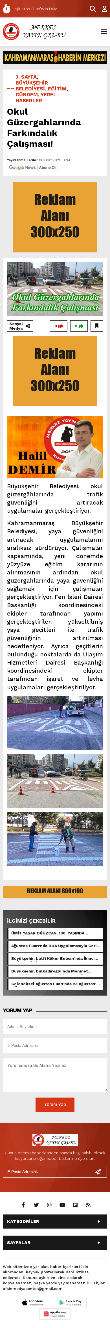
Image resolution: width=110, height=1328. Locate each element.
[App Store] (33, 1302)
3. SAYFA (26, 77)
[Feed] (88, 1205)
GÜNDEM (27, 94)
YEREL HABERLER (36, 97)
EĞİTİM (57, 89)
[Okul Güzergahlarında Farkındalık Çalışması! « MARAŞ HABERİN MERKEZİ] (35, 31)
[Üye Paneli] (101, 8)
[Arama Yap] (90, 8)
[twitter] (36, 1205)
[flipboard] (75, 1205)
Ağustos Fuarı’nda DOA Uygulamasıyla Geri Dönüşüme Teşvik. (53, 946)
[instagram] (49, 1205)
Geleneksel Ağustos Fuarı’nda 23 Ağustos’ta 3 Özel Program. (55, 984)
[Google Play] (71, 1302)
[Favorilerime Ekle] (97, 326)
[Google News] (32, 167)
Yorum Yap (55, 1104)
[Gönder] (100, 1172)
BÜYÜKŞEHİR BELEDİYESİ (32, 86)
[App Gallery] (55, 1314)
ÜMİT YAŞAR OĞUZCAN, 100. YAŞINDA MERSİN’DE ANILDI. (47, 933)
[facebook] (23, 1205)
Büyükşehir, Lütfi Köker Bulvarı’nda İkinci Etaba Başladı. (52, 959)
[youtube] (62, 1205)
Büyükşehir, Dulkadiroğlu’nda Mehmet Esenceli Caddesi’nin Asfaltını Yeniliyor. (51, 971)
